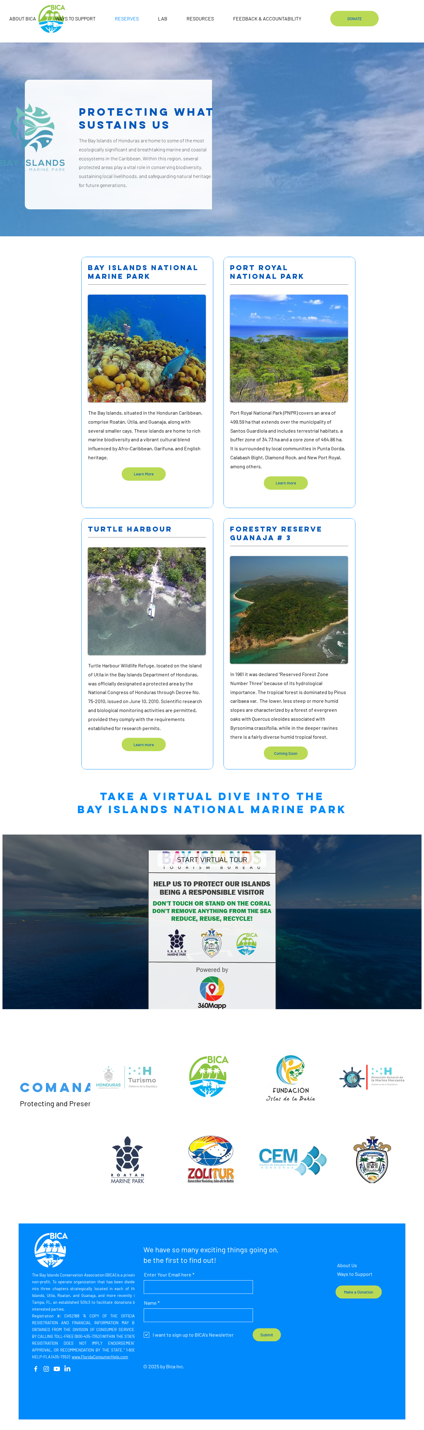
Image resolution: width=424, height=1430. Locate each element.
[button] (286, 753)
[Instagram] (46, 1369)
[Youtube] (57, 1369)
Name (150, 1302)
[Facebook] (35, 1369)
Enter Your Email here (168, 1274)
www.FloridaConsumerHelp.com (100, 1356)
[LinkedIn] (67, 1369)
